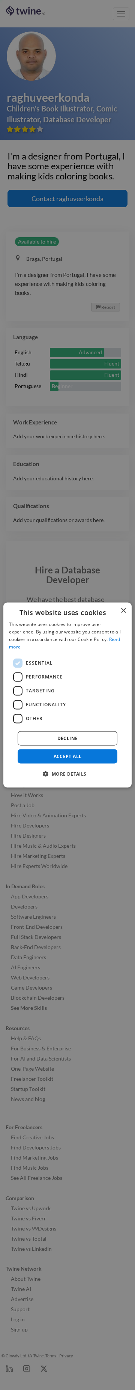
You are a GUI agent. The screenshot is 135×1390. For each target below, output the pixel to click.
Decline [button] (67, 738)
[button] (67, 773)
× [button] (123, 611)
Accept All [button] (68, 756)
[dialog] (67, 695)
